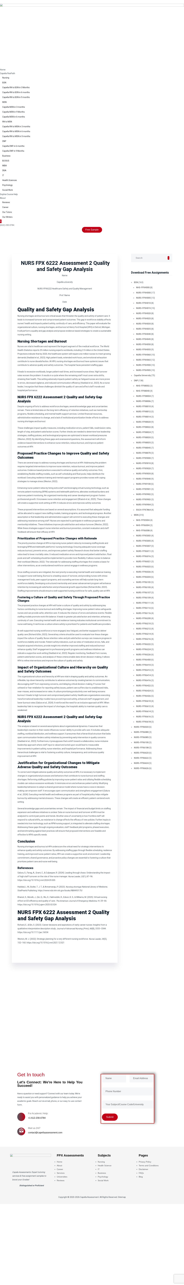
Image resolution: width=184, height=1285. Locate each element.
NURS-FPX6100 (141, 742)
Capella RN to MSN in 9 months (16, 136)
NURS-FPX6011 (143, 551)
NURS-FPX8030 (143, 437)
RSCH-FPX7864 (143, 510)
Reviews (6, 202)
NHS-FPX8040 (143, 391)
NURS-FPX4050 (143, 344)
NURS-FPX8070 (143, 453)
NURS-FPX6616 (143, 716)
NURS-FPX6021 (143, 561)
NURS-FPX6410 (143, 665)
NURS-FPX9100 (143, 484)
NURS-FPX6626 (141, 768)
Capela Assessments (21, 1172)
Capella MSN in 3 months (13, 107)
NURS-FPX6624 (141, 763)
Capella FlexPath (7, 73)
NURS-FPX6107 (143, 592)
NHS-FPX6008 (143, 530)
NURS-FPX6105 (143, 587)
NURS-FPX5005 (143, 541)
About (3, 198)
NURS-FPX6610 (143, 701)
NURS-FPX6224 (143, 649)
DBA (4, 170)
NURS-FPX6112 (143, 608)
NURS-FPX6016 (143, 556)
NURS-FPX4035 (143, 329)
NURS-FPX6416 (143, 680)
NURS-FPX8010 (143, 406)
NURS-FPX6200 (143, 618)
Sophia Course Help (9, 194)
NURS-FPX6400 (143, 660)
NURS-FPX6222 (143, 644)
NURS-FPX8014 (143, 417)
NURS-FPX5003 (143, 536)
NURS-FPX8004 (143, 396)
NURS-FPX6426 (143, 696)
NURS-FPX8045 (143, 448)
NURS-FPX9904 (143, 504)
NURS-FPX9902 (143, 494)
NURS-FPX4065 (143, 360)
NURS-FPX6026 (143, 572)
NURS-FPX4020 (143, 313)
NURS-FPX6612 (143, 706)
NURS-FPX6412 (143, 670)
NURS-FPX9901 (143, 489)
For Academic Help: (38, 1113)
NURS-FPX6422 (143, 685)
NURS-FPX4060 (143, 355)
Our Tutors (7, 212)
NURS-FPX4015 (143, 308)
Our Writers (7, 217)
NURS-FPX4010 (143, 303)
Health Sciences (9, 180)
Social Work (7, 190)
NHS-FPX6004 (143, 525)
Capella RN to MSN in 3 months (16, 126)
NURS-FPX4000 (143, 293)
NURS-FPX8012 (143, 411)
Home (2, 70)
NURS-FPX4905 (143, 370)
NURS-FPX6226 (143, 654)
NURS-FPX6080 (141, 732)
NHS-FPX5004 (143, 520)
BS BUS (5, 161)
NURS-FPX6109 (143, 598)
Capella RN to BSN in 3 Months (16, 87)
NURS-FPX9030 (143, 473)
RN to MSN (7, 121)
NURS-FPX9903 (143, 499)
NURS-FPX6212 (143, 629)
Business (6, 156)
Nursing (5, 78)
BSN (4, 82)
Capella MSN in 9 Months (13, 112)
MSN (4, 102)
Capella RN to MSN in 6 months (16, 131)
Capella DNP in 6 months (13, 146)
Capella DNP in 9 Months (13, 151)
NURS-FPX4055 (143, 349)
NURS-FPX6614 (143, 711)
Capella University (142, 375)
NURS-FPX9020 (143, 468)
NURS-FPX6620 (141, 753)
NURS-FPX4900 (143, 365)
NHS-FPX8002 (143, 386)
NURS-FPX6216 (143, 639)
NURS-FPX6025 (143, 567)
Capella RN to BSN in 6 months (16, 92)
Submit (12, 1051)
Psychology (7, 185)
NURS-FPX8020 (143, 422)
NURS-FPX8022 (143, 427)
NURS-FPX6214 (143, 634)
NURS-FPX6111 (143, 603)
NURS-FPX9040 (143, 479)
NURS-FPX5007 (143, 546)
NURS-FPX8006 (143, 401)
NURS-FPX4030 (143, 324)
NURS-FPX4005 (143, 298)
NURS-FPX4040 (143, 334)
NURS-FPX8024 (143, 432)
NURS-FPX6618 (143, 722)
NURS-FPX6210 (143, 623)
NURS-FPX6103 (143, 582)
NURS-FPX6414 (143, 675)
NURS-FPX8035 (143, 442)
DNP (4, 141)
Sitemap (122, 1197)
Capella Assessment (89, 1197)
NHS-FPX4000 (143, 287)
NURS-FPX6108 (141, 747)
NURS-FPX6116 (143, 613)
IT (3, 175)
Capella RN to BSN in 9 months (16, 97)
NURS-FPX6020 (141, 727)
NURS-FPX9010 (143, 463)
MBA (4, 165)
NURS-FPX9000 (143, 458)
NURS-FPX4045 (143, 339)
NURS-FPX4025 (143, 318)
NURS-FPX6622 (141, 758)
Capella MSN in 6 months (13, 117)
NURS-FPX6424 (143, 691)
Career (5, 207)
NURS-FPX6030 (143, 577)
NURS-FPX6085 (141, 737)
